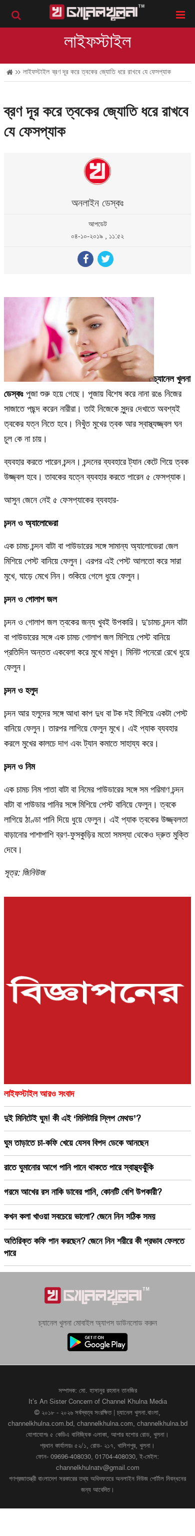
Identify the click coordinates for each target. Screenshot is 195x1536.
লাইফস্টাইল (97, 42)
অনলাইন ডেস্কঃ (98, 203)
